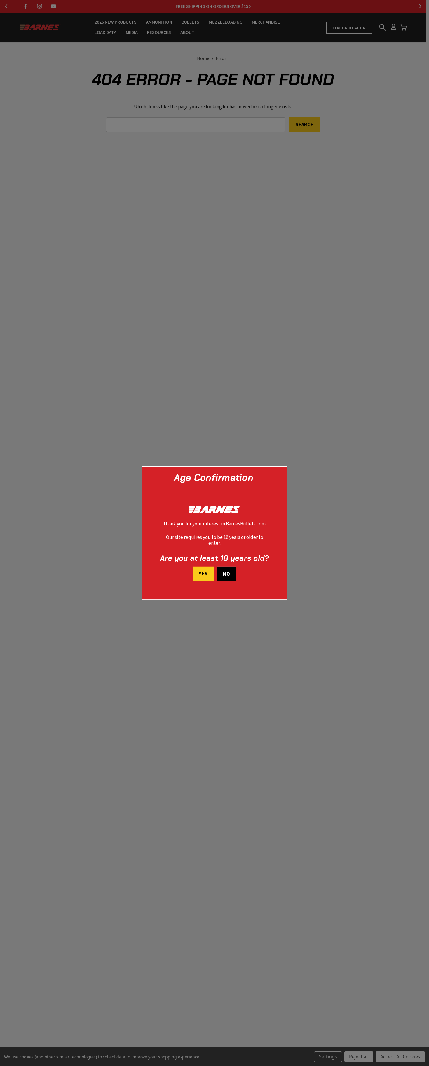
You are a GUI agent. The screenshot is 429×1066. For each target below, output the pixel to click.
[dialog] (214, 533)
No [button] (226, 574)
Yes (203, 573)
